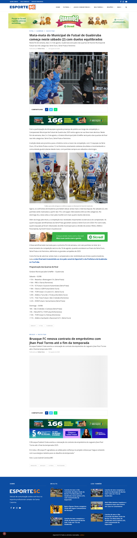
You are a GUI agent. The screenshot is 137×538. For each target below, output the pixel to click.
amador (33, 325)
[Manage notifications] (4, 533)
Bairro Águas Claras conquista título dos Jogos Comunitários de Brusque (75, 508)
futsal (41, 325)
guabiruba (49, 325)
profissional (61, 465)
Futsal (31, 31)
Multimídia (98, 7)
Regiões (110, 7)
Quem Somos (14, 1)
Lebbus (82, 535)
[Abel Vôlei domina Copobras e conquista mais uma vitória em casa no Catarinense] (97, 505)
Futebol (66, 7)
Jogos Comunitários (82, 7)
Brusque (32, 334)
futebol (51, 465)
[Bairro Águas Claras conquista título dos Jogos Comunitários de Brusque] (56, 509)
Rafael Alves (41, 48)
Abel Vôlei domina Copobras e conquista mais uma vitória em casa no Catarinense (115, 504)
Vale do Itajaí (50, 31)
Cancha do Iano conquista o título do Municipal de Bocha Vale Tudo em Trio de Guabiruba (74, 521)
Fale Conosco (24, 1)
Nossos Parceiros (37, 1)
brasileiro (34, 465)
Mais (119, 7)
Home (58, 7)
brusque (42, 465)
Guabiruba (39, 31)
